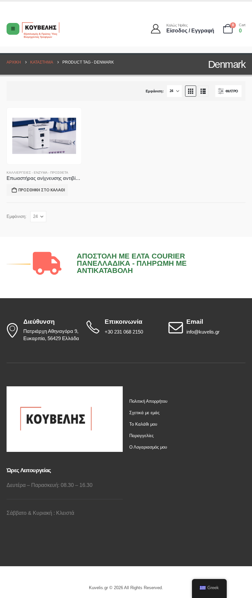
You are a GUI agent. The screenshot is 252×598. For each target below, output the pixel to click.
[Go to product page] (44, 136)
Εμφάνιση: (155, 91)
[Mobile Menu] (13, 29)
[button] (190, 91)
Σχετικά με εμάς (144, 412)
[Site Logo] (40, 30)
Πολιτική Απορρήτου (148, 401)
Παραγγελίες (141, 435)
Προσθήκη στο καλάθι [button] (41, 190)
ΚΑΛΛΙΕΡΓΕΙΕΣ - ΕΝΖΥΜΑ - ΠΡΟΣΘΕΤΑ (37, 172)
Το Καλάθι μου (143, 424)
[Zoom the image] (56, 390)
